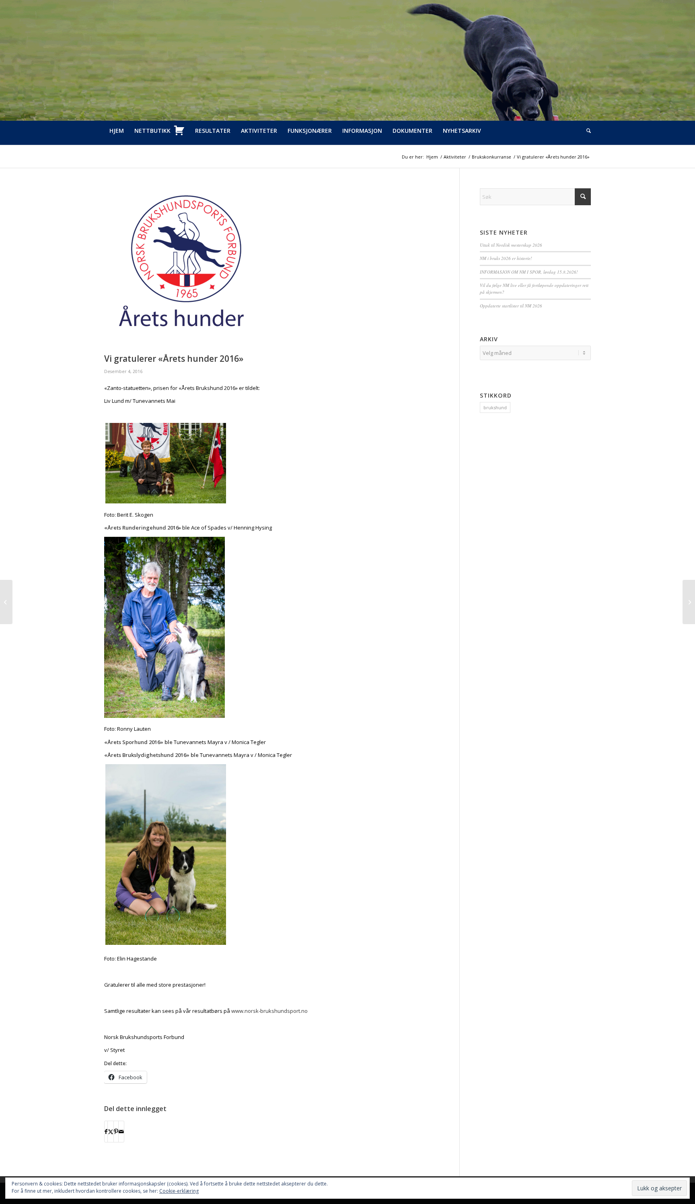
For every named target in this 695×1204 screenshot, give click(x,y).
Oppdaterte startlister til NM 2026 (511, 306)
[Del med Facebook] (106, 1131)
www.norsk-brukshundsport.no (269, 1010)
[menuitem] (116, 131)
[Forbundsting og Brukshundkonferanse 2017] (6, 602)
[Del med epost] (121, 1131)
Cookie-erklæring (179, 1191)
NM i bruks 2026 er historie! (506, 258)
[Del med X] (110, 1131)
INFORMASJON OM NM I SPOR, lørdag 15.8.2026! (529, 272)
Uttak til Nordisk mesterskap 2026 (511, 245)
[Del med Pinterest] (116, 1131)
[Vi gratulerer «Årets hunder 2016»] (271, 268)
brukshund (495, 407)
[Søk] (586, 131)
